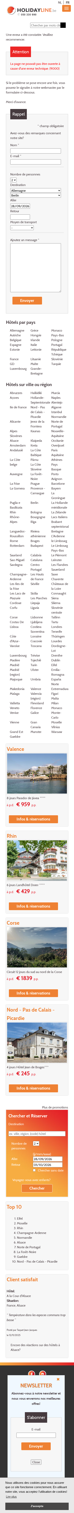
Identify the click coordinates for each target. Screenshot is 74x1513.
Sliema (55, 603)
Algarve (56, 407)
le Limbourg (59, 541)
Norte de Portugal (57, 423)
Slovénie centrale (57, 610)
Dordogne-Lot (58, 648)
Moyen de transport (23, 222)
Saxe (54, 574)
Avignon (56, 479)
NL (60, 2)
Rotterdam (17, 546)
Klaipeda (36, 441)
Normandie (58, 417)
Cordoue (15, 603)
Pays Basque (56, 466)
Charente (57, 579)
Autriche (15, 335)
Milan (55, 703)
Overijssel (57, 445)
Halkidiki (36, 393)
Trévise (35, 655)
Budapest (37, 546)
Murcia (55, 393)
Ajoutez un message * (24, 240)
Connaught (58, 593)
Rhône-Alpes (15, 519)
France (14, 359)
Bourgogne (38, 517)
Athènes (56, 460)
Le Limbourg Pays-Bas (59, 548)
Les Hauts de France (37, 576)
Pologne (56, 340)
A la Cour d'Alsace (19, 1296)
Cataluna (36, 560)
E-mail (36, 1429)
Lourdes (56, 641)
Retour (14, 211)
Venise (14, 713)
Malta (55, 698)
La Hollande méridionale (59, 505)
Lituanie (36, 359)
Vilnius (55, 727)
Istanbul (56, 412)
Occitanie (57, 441)
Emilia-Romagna (57, 672)
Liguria (35, 608)
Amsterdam (18, 445)
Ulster (35, 670)
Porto (55, 474)
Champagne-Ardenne (19, 576)
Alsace (14, 441)
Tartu (54, 622)
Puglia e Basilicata (16, 505)
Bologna (36, 512)
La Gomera (17, 488)
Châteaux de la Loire (59, 586)
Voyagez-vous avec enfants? (31, 1180)
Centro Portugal (36, 567)
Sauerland (58, 569)
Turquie (56, 364)
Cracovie (36, 641)
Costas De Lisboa (17, 624)
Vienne (14, 722)
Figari (54, 694)
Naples (56, 398)
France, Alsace (16, 1305)
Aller (13, 200)
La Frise (15, 484)
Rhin (13, 512)
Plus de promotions (55, 1107)
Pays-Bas (57, 335)
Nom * (14, 145)
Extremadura (59, 689)
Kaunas (35, 431)
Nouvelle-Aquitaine (58, 433)
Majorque (16, 679)
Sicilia (34, 593)
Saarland (16, 555)
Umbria (36, 679)
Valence (36, 689)
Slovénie (57, 359)
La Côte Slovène (36, 466)
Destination (18, 185)
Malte (34, 364)
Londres (56, 627)
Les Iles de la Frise (17, 586)
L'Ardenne (58, 536)
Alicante (15, 421)
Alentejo (56, 402)
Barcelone (58, 484)
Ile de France (18, 407)
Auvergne (16, 474)
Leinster (56, 560)
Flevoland (37, 703)
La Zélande (58, 512)
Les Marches (39, 598)
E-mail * (15, 156)
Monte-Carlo (56, 715)
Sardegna (16, 565)
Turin (34, 665)
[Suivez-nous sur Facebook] (31, 1374)
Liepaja (35, 603)
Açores (14, 398)
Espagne (15, 345)
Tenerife (56, 631)
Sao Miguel (17, 560)
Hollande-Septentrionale (40, 400)
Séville (35, 584)
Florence (36, 708)
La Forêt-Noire (37, 476)
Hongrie (36, 335)
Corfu (13, 608)
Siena (55, 598)
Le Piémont (59, 555)
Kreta (34, 445)
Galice (35, 713)
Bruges (35, 541)
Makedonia (17, 689)
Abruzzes (16, 393)
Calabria (36, 555)
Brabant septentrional (60, 524)
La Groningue (58, 495)
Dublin (55, 660)
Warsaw (56, 732)
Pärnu (34, 460)
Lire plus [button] (11, 1496)
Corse (14, 617)
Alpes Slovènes (16, 433)
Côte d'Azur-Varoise (15, 641)
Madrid (14, 665)
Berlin (34, 503)
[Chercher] (63, 25)
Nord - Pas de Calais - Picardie (38, 412)
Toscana (36, 646)
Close (36, 1462)
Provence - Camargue (38, 490)
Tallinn (55, 617)
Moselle (56, 722)
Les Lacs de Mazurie (17, 595)
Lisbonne (37, 617)
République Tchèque (58, 351)
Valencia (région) (36, 696)
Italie (34, 345)
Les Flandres (59, 565)
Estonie (15, 349)
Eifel (54, 665)
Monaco (56, 330)
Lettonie (36, 349)
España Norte (56, 681)
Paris (54, 450)
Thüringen (58, 636)
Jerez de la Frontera (37, 423)
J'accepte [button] (37, 1506)
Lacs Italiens (59, 517)
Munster (36, 732)
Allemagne (17, 330)
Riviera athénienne (38, 533)
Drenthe (56, 655)
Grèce (34, 330)
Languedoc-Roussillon (18, 533)
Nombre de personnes (25, 174)
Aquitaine (57, 455)
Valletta (15, 703)
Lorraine (36, 636)
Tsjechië (36, 660)
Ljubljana (36, 622)
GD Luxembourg (18, 366)
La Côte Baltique (36, 452)
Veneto (14, 708)
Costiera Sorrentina (37, 629)
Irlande (35, 340)
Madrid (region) (15, 672)
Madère (15, 660)
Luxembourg (18, 655)
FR (67, 2)
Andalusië (16, 450)
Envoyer (36, 1446)
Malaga (15, 694)
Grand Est (16, 732)
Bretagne (57, 531)
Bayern (56, 488)
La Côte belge (15, 462)
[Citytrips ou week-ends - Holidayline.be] (31, 11)
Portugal (56, 345)
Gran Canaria (36, 724)
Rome (14, 541)
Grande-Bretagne (37, 371)
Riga (33, 522)
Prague (35, 484)
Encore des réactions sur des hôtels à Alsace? (35, 1347)
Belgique (15, 340)
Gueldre (15, 736)
